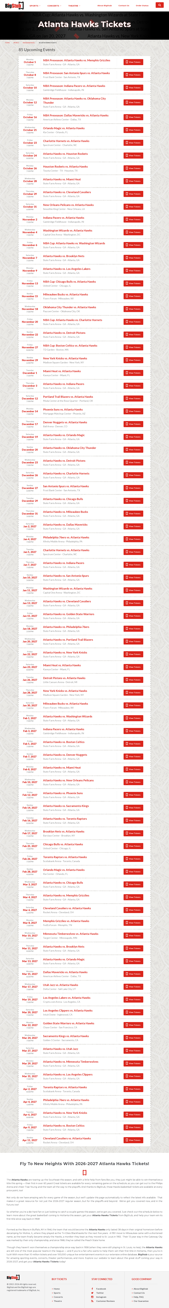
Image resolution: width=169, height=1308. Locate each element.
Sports (16, 43)
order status (142, 5)
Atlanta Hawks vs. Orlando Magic (64, 435)
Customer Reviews (105, 1301)
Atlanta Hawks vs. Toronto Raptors (65, 818)
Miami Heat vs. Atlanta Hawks (62, 371)
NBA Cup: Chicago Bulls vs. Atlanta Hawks (69, 281)
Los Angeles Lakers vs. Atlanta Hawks (66, 997)
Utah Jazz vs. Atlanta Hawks (60, 984)
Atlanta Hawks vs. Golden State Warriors (68, 614)
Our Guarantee (141, 1301)
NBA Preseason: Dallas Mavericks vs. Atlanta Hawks (76, 115)
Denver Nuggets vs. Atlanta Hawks (65, 422)
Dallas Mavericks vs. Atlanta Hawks (65, 972)
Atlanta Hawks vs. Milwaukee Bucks (65, 511)
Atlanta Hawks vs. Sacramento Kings (66, 805)
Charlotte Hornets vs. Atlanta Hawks (66, 141)
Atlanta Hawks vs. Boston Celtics (63, 742)
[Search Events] (160, 5)
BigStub (10, 1287)
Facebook (101, 1289)
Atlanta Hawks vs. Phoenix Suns (63, 793)
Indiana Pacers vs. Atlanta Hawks (63, 217)
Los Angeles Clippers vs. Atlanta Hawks (68, 1010)
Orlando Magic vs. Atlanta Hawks (64, 128)
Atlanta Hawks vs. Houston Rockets (65, 153)
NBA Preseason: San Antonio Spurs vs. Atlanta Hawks (76, 73)
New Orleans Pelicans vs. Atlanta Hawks (68, 204)
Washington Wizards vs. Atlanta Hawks (67, 230)
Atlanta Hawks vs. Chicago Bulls (63, 499)
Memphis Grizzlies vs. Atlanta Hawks (66, 921)
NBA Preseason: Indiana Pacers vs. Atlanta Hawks (74, 85)
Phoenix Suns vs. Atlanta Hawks (63, 409)
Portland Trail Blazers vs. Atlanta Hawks (68, 396)
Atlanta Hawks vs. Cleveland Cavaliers (67, 192)
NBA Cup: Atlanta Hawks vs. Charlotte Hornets (72, 320)
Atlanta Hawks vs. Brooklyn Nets (63, 256)
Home (7, 43)
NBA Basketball (29, 43)
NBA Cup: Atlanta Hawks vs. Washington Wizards (74, 243)
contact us (123, 5)
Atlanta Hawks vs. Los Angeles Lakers (66, 268)
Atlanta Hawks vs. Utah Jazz (60, 1048)
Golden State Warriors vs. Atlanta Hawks (68, 1023)
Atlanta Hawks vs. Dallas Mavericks (65, 524)
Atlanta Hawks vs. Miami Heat (62, 179)
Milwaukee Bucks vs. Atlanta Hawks (65, 294)
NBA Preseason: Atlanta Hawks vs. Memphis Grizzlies (76, 60)
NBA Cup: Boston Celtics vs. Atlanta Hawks (70, 345)
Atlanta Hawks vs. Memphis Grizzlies (66, 895)
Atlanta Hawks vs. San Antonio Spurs (66, 575)
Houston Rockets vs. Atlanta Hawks (65, 166)
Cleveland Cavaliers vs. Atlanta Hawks (67, 908)
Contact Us (139, 1293)
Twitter (100, 1293)
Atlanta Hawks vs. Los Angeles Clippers (68, 1074)
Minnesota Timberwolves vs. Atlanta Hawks (70, 933)
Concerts (58, 1297)
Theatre (58, 1301)
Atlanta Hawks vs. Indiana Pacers (63, 383)
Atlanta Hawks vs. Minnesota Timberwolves (70, 1061)
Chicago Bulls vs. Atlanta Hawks (63, 844)
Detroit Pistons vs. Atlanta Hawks (64, 678)
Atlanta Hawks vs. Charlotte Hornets (66, 473)
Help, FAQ (139, 1297)
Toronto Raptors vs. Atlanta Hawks (65, 857)
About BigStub (104, 5)
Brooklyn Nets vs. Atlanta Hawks (63, 831)
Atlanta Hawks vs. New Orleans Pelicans (68, 780)
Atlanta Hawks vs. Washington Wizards (67, 716)
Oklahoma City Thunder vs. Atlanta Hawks (69, 307)
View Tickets (134, 62)
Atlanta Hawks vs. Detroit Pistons (64, 332)
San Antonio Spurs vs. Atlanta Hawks (66, 486)
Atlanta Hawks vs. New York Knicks (65, 652)
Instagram (101, 1297)
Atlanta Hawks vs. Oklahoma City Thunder (69, 447)
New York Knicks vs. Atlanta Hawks (65, 358)
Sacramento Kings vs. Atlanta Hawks (66, 1036)
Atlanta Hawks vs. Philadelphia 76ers (66, 626)
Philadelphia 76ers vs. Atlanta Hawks (66, 537)
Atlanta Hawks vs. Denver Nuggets (65, 754)
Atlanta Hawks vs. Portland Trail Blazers (68, 639)
